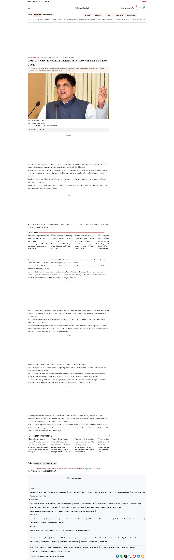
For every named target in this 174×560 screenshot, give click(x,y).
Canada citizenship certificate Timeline (41, 511)
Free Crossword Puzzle (83, 530)
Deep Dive (46, 507)
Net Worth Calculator (67, 519)
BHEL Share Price (123, 492)
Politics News (93, 542)
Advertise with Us (35, 551)
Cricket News (99, 538)
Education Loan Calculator (38, 522)
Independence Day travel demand (142, 19)
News (38, 57)
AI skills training (56, 19)
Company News (43, 538)
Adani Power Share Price (76, 492)
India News (119, 15)
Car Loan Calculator (121, 519)
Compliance (124, 547)
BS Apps (67, 551)
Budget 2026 (103, 542)
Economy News (73, 542)
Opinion (108, 15)
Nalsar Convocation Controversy (118, 504)
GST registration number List (110, 547)
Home (30, 15)
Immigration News (87, 538)
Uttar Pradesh (47, 15)
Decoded (98, 15)
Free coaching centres (70, 19)
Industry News (34, 542)
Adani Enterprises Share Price (57, 492)
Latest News (131, 15)
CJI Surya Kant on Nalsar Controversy (72, 507)
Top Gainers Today (35, 507)
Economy (37, 15)
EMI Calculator (80, 519)
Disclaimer (78, 547)
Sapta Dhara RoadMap (42, 19)
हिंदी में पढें (144, 1)
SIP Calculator (92, 519)
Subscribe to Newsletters (52, 530)
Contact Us (133, 547)
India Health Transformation (87, 19)
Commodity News (74, 538)
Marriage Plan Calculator (56, 522)
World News (134, 538)
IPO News (64, 538)
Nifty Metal (55, 507)
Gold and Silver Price (100, 504)
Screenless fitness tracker (122, 19)
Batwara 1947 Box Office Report (111, 507)
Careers (60, 551)
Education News (45, 542)
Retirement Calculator (105, 519)
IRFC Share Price (91, 492)
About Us (43, 547)
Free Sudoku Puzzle (68, 530)
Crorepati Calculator (52, 519)
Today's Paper (34, 547)
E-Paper (88, 15)
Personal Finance (110, 538)
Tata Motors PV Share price (107, 492)
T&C (49, 547)
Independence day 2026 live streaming (82, 511)
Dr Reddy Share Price (138, 492)
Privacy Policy (57, 547)
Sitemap (45, 551)
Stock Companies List (36, 530)
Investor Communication (90, 547)
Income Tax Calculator (37, 519)
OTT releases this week (62, 511)
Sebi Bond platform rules (105, 19)
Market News (55, 538)
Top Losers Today (135, 504)
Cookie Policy (68, 547)
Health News (63, 542)
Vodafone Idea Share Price (38, 496)
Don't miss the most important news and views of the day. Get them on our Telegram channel (68, 468)
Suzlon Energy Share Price (38, 492)
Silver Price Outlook (92, 507)
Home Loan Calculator (136, 519)
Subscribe (53, 551)
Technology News (123, 538)
